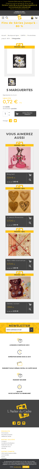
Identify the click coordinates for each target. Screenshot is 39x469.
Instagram (23, 423)
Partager (10, 121)
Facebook (14, 423)
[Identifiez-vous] (32, 17)
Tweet (15, 121)
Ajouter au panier (27, 113)
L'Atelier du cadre (19, 12)
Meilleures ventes (6, 436)
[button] (7, 18)
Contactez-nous (6, 446)
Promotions (4, 433)
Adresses (4, 458)
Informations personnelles (8, 453)
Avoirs (3, 456)
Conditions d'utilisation (7, 443)
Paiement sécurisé (6, 445)
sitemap (3, 448)
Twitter (18, 423)
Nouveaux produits (6, 434)
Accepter (25, 467)
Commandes (5, 455)
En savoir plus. (17, 467)
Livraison (4, 441)
